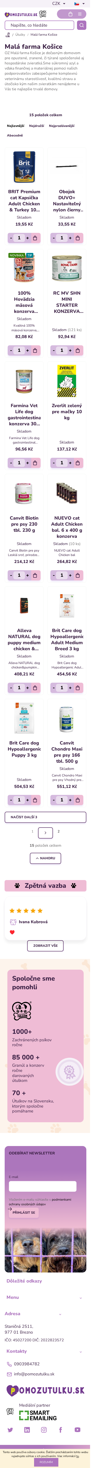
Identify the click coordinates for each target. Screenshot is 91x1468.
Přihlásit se (24, 1212)
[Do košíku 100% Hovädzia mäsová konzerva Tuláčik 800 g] (36, 350)
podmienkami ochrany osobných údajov (40, 1201)
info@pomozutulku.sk (34, 1374)
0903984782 (27, 1364)
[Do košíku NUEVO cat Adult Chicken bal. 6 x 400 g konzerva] (78, 575)
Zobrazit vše (45, 946)
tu (77, 1456)
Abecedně (15, 135)
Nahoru (47, 858)
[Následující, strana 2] (45, 833)
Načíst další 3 (24, 817)
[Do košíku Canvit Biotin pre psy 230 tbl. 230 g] (36, 575)
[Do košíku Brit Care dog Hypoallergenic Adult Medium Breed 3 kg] (78, 688)
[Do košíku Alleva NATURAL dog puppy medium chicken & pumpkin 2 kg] (36, 688)
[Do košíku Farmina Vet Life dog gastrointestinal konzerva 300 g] (36, 463)
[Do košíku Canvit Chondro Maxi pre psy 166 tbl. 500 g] (78, 800)
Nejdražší (36, 126)
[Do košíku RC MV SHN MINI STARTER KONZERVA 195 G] (78, 350)
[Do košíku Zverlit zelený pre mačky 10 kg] (78, 463)
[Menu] (80, 14)
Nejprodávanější (61, 126)
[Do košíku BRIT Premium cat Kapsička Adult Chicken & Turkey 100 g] (36, 238)
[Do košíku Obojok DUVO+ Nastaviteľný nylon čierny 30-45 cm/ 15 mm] (78, 238)
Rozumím (46, 1462)
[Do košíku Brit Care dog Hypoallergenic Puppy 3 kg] (36, 800)
